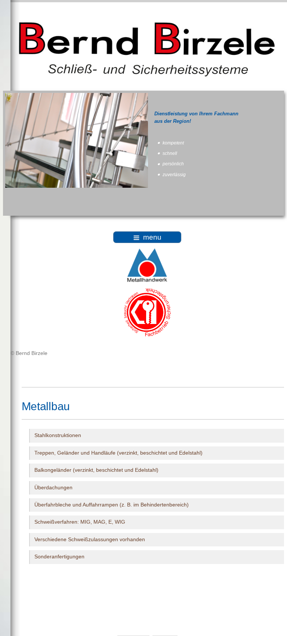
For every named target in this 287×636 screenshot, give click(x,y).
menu (152, 237)
